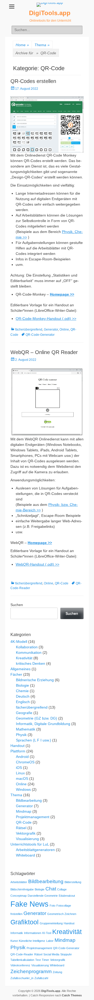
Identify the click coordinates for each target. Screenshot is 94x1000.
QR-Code (61, 583)
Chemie (22, 691)
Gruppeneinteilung (51, 923)
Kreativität (24, 658)
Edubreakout (67, 895)
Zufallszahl (41, 978)
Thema (42, 45)
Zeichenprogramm (31, 971)
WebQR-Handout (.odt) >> (37, 564)
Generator (51, 329)
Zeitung (57, 972)
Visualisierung (27, 839)
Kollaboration (27, 647)
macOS (22, 778)
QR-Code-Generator (40, 335)
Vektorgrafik (26, 833)
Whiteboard (25, 855)
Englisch (23, 702)
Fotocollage (63, 905)
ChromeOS (25, 762)
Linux (20, 773)
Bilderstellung (72, 882)
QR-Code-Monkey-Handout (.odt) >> (46, 318)
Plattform (17, 751)
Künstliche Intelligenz (32, 940)
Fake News (29, 904)
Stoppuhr (66, 954)
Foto (52, 905)
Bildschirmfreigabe (22, 889)
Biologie (22, 685)
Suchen (16, 605)
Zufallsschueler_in (21, 978)
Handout (17, 746)
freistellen (16, 913)
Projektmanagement (32, 817)
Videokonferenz (20, 965)
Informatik (16, 933)
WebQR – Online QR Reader (44, 352)
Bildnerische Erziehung (35, 680)
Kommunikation (29, 652)
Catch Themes (72, 995)
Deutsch (23, 696)
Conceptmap (18, 895)
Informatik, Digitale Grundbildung (43, 724)
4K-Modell (18, 641)
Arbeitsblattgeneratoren (35, 850)
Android (22, 757)
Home (22, 45)
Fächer (16, 674)
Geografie (24, 713)
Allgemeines (20, 669)
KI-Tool (46, 933)
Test (38, 959)
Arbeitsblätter (18, 882)
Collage (62, 889)
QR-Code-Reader (21, 954)
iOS (19, 767)
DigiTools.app (49, 12)
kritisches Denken (30, 663)
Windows (23, 789)
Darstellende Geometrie (43, 895)
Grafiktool (24, 922)
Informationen (32, 933)
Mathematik (25, 729)
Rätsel (21, 828)
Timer (45, 959)
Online (64, 329)
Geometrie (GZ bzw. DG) (36, 718)
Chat (50, 888)
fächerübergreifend (28, 329)
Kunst (14, 940)
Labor (50, 940)
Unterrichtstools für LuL (29, 844)
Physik (21, 735)
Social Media (51, 954)
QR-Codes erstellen (33, 81)
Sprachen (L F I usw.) (33, 740)
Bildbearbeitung (29, 800)
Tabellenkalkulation (22, 959)
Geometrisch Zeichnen (61, 913)
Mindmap (23, 811)
